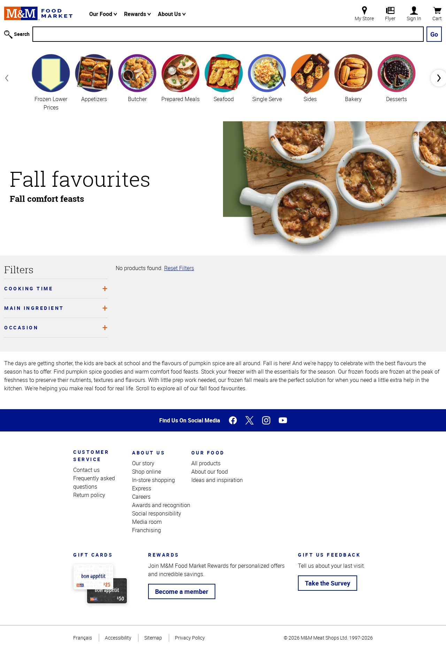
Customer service (91, 455)
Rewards (135, 14)
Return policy (89, 495)
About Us (170, 14)
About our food (209, 471)
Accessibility (118, 637)
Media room (147, 522)
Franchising (146, 530)
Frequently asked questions (94, 482)
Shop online (146, 471)
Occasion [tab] (21, 327)
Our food (208, 452)
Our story (143, 463)
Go (434, 34)
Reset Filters (179, 268)
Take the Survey (327, 583)
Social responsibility (156, 513)
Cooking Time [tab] (28, 288)
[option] (50, 81)
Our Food (101, 14)
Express (141, 488)
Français (82, 637)
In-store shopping (153, 480)
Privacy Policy (190, 637)
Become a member (181, 591)
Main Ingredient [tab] (34, 308)
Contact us (86, 470)
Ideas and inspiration (217, 480)
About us (148, 452)
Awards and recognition (161, 505)
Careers (141, 496)
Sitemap (153, 637)
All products (206, 463)
